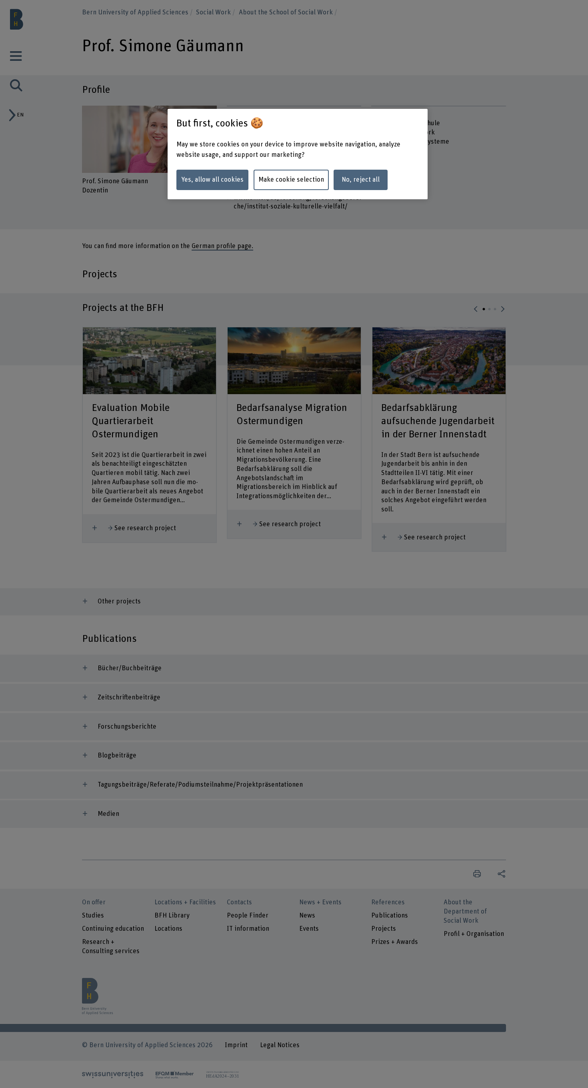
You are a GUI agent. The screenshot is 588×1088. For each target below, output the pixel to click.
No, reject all (361, 179)
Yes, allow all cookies (212, 179)
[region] (298, 154)
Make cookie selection (291, 179)
